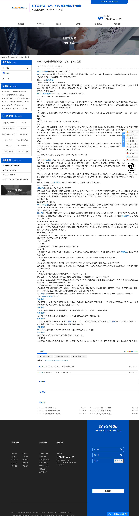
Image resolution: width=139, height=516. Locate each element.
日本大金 (42, 469)
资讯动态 (98, 24)
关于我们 (59, 24)
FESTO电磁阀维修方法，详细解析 (50, 414)
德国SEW (14, 456)
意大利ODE (43, 472)
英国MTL (14, 460)
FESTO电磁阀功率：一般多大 (101, 408)
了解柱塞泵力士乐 (23, 140)
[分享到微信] (137, 351)
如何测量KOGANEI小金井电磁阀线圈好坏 (57, 372)
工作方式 (8, 145)
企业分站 (103, 2)
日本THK (25, 456)
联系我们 (117, 24)
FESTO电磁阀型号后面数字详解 (49, 411)
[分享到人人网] (135, 351)
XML (116, 2)
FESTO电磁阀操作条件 (79, 356)
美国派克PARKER (45, 453)
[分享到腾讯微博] (132, 351)
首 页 (13, 57)
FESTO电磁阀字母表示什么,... (48, 408)
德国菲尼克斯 (43, 463)
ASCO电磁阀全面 (23, 145)
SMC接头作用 (8, 151)
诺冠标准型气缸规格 (8, 134)
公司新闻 (5, 68)
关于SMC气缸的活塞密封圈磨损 (13, 95)
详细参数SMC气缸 (9, 123)
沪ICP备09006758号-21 (43, 512)
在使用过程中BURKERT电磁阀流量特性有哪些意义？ (16, 91)
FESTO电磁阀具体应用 (45, 356)
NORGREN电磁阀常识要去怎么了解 (15, 108)
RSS (113, 2)
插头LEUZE (8, 140)
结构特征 (23, 128)
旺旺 (131, 156)
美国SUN (25, 453)
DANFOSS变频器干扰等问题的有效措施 (16, 102)
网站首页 (21, 24)
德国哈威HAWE (44, 460)
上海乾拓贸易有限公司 (65, 512)
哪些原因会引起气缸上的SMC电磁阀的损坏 (16, 98)
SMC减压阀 (23, 134)
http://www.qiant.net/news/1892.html (56, 360)
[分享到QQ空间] (128, 351)
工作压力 (23, 123)
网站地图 (109, 2)
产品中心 (40, 24)
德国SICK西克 (43, 466)
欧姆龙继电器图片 (23, 151)
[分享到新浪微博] (130, 351)
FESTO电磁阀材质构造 (62, 356)
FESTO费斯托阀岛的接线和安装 (101, 414)
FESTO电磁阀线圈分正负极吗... (101, 411)
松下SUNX (42, 456)
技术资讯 (79, 24)
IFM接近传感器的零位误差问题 (13, 105)
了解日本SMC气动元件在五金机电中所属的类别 (59, 366)
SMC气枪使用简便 (9, 128)
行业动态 (26, 57)
